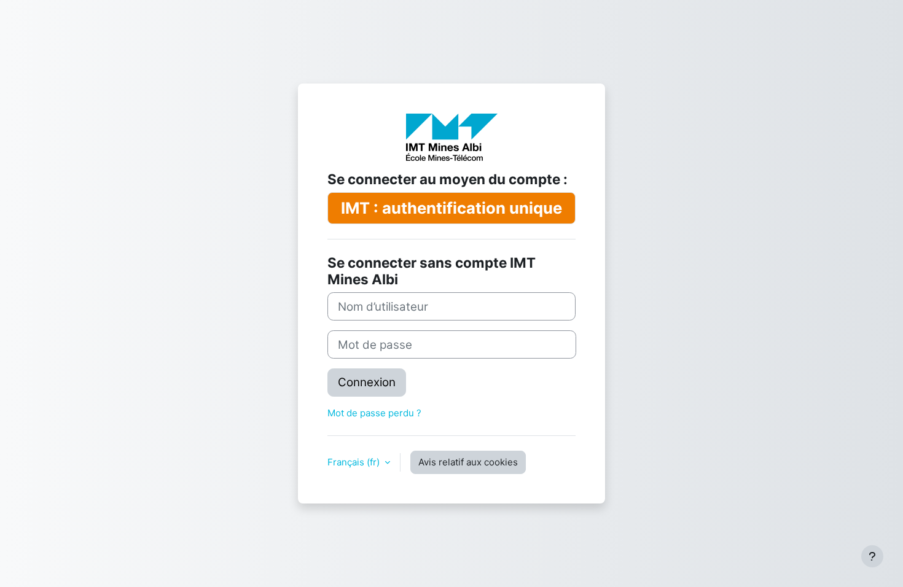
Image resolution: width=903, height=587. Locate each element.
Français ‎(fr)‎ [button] (354, 462)
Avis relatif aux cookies (468, 462)
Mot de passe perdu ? (374, 413)
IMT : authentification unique (451, 207)
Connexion (367, 382)
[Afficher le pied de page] (872, 556)
